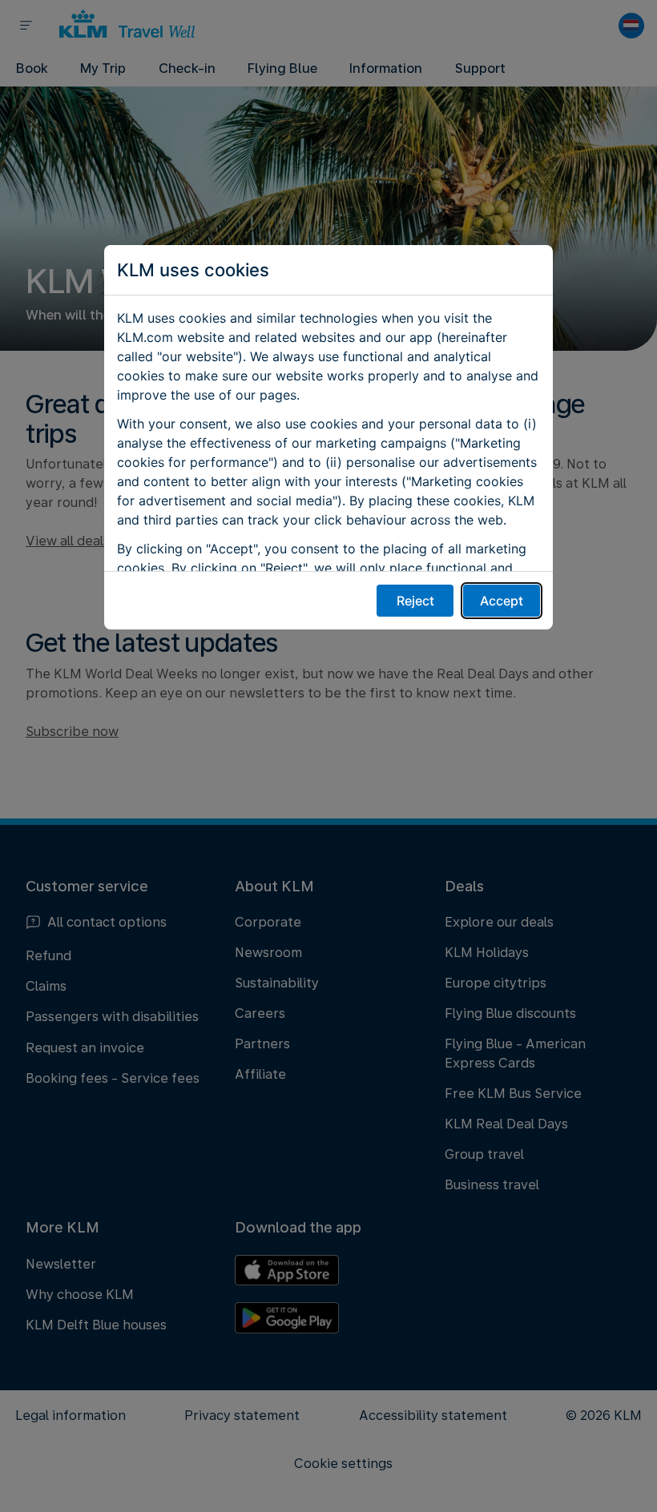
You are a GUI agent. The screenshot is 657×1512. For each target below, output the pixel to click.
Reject (415, 601)
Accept (501, 601)
